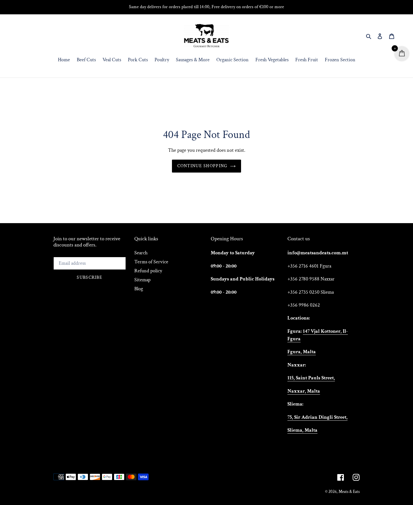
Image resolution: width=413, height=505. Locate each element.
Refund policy (148, 271)
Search (141, 253)
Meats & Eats (349, 491)
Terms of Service (151, 262)
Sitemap (142, 280)
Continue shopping (202, 166)
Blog (138, 289)
